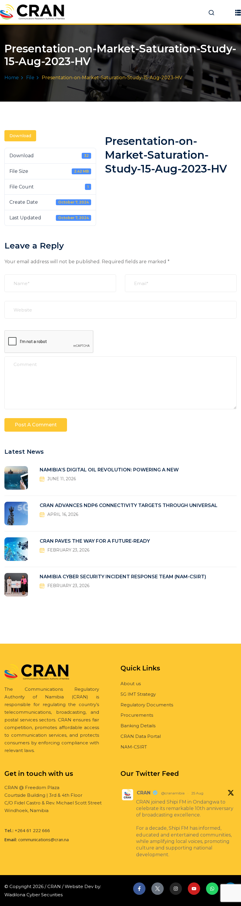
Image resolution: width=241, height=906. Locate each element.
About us (130, 683)
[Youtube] (194, 888)
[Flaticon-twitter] (157, 888)
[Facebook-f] (139, 888)
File (30, 77)
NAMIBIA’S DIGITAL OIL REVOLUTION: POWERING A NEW (109, 470)
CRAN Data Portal (140, 736)
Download (20, 135)
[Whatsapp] (212, 888)
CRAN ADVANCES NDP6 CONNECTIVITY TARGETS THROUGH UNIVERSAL (128, 505)
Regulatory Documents (146, 705)
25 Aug (197, 793)
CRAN (143, 793)
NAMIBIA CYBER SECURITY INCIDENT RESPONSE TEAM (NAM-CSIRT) (123, 576)
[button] (238, 12)
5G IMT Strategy (138, 694)
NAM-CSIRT (133, 747)
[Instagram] (176, 888)
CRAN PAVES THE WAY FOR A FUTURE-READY (95, 541)
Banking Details (137, 725)
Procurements (136, 715)
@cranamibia (173, 793)
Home (11, 77)
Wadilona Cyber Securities (33, 894)
